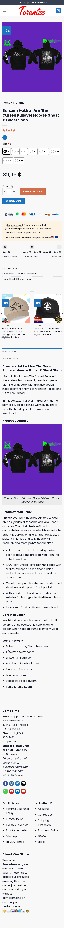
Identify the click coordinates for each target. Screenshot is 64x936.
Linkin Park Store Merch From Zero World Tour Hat (48, 330)
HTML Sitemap (15, 842)
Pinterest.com (28, 669)
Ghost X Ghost (16, 279)
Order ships (32, 256)
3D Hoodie (31, 273)
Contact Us (45, 815)
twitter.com (26, 652)
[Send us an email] (23, 783)
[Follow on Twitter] (17, 783)
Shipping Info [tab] (10, 358)
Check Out (13, 201)
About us (43, 809)
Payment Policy (48, 830)
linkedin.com (25, 658)
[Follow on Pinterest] (11, 791)
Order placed (10, 256)
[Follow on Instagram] (11, 783)
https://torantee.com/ (33, 646)
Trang (27, 279)
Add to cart (32, 191)
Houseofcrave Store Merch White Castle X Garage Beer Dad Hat (14, 331)
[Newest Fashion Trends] (32, 10)
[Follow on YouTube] (23, 791)
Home (6, 103)
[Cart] (58, 10)
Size (5, 143)
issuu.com (19, 675)
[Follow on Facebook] (5, 783)
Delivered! (56, 256)
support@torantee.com (27, 716)
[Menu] (4, 11)
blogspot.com (28, 681)
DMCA (42, 836)
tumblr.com (24, 687)
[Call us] (5, 791)
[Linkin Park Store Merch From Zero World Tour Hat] (48, 308)
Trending (18, 103)
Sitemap (11, 836)
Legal (41, 842)
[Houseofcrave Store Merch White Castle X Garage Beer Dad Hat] (16, 308)
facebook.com (29, 663)
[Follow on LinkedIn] (17, 791)
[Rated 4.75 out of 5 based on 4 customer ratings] (32, 130)
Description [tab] (9, 351)
